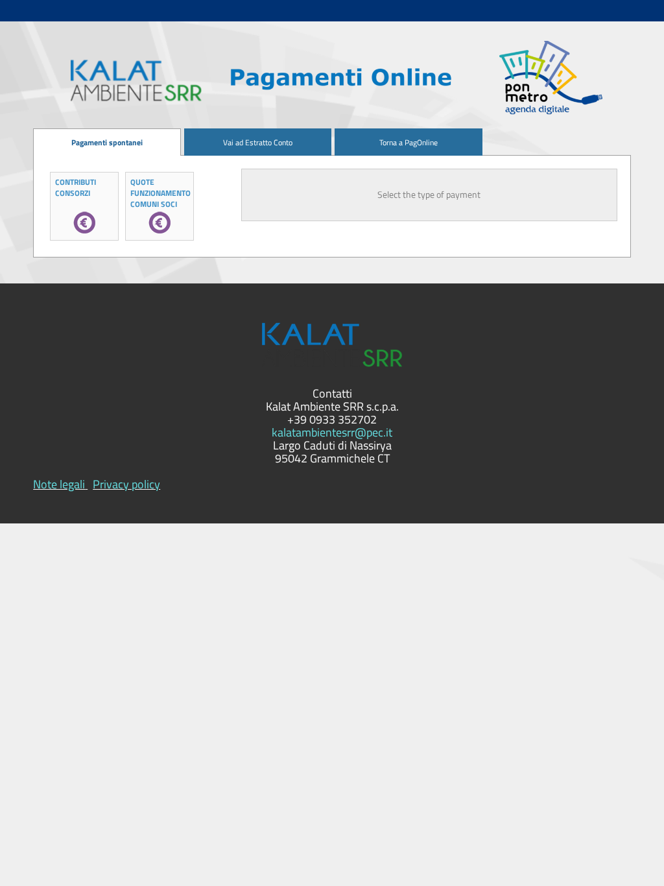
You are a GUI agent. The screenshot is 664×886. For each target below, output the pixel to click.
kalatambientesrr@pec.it (332, 432)
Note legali (59, 484)
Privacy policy (126, 484)
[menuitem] (107, 142)
